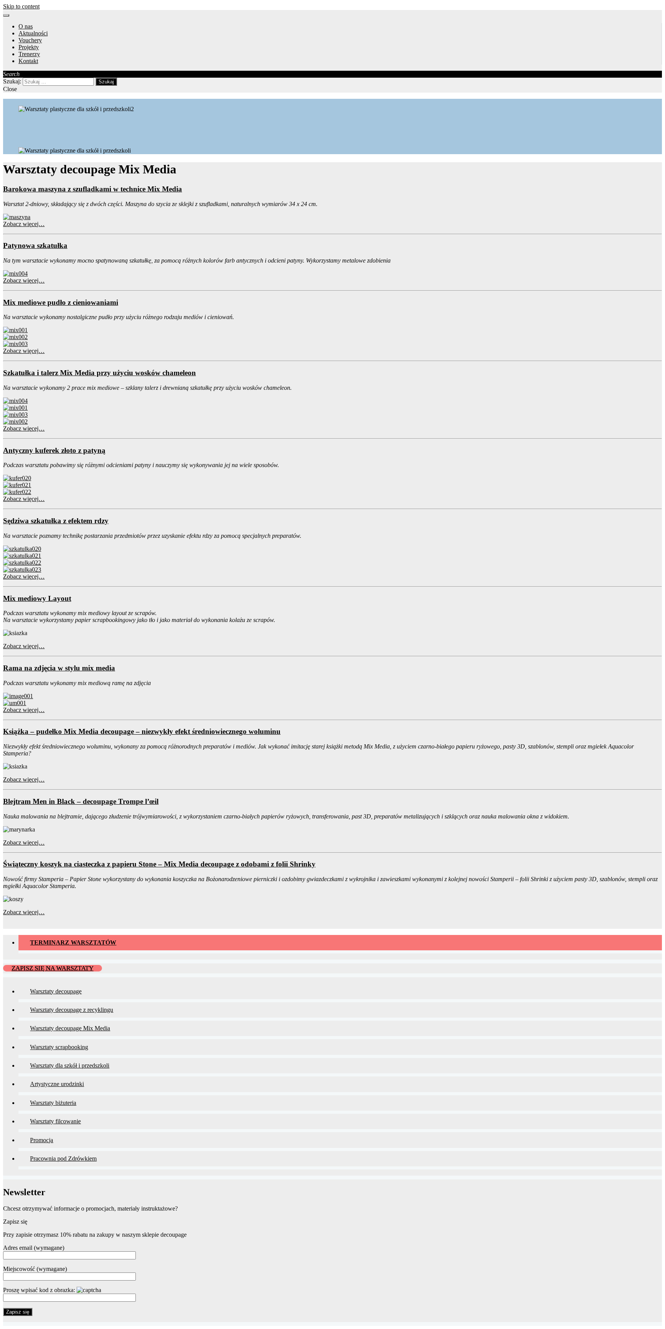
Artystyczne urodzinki (57, 1084)
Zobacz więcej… (24, 224)
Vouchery (30, 40)
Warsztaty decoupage (56, 991)
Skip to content (21, 6)
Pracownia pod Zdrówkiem (63, 1158)
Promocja (41, 1140)
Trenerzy (29, 54)
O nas (25, 26)
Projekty (28, 47)
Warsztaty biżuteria (53, 1102)
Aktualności (33, 33)
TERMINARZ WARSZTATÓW (73, 942)
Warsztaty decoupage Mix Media (70, 1028)
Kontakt (28, 61)
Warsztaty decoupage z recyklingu (71, 1009)
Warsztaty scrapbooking (59, 1047)
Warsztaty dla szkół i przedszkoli (69, 1065)
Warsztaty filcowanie (55, 1121)
